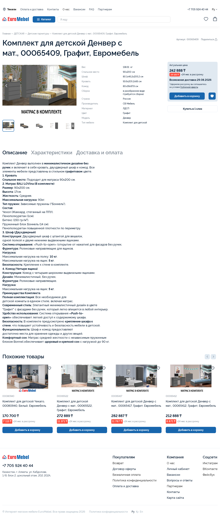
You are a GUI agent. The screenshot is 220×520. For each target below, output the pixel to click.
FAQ (91, 9)
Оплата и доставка (31, 9)
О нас (66, 9)
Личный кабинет (178, 469)
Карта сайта (175, 497)
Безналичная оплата (127, 474)
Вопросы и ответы (179, 480)
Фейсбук (209, 474)
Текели (11, 9)
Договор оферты (124, 469)
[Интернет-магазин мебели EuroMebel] (15, 20)
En (141, 511)
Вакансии (79, 9)
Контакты (53, 9)
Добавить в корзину (187, 96)
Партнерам (105, 9)
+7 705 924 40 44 (198, 9)
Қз (137, 511)
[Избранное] (206, 19)
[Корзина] (215, 19)
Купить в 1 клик (192, 108)
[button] (207, 356)
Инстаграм (210, 463)
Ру (213, 9)
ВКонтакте (210, 469)
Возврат (118, 463)
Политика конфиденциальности (135, 480)
